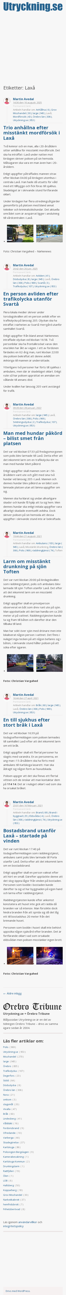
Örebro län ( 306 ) (42, 116)
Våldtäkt (7, 1123)
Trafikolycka (10, 1071)
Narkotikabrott (11, 1199)
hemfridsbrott (11, 1204)
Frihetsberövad (11, 1209)
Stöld (6, 1080)
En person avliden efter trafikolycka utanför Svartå (30, 299)
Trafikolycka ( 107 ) (23, 286)
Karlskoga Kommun (14, 1161)
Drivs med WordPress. (18, 1291)
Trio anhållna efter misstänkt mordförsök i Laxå (31, 132)
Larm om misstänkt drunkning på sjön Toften (26, 566)
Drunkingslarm (11, 1166)
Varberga (8, 1137)
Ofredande (9, 1133)
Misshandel (9, 1056)
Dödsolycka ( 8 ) (21, 279)
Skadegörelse (11, 1142)
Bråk (5, 1113)
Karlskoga (8, 1147)
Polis (5, 1047)
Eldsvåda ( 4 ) (36, 816)
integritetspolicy (13, 1226)
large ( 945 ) (39, 113)
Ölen (5, 1175)
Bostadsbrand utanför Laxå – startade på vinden (29, 835)
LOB (5, 1180)
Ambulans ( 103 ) (45, 543)
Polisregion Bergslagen (16, 1152)
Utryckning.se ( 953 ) (24, 120)
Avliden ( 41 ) (43, 275)
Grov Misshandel (12, 1195)
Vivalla (6, 1109)
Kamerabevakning (13, 1156)
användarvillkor (27, 1222)
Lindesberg (9, 1118)
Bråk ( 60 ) (41, 705)
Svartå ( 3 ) (43, 282)
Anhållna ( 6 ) (43, 109)
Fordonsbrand (11, 1128)
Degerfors (8, 1075)
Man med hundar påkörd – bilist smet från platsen (32, 438)
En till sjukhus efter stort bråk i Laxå (26, 722)
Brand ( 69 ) (42, 812)
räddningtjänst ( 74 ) (43, 550)
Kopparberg (9, 1190)
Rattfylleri (8, 1171)
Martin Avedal (23, 99)
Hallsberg (8, 1185)
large (6, 1061)
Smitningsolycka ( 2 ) (24, 422)
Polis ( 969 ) (30, 282)
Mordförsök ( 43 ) (22, 116)
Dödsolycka (9, 1085)
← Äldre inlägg (12, 993)
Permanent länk (22, 106)
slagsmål (8, 1104)
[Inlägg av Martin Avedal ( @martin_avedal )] (7, 101)
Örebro (7, 1066)
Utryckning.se (10, 1051)
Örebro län (9, 1090)
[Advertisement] (33, 49)
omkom (7, 1099)
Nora (6, 1094)
